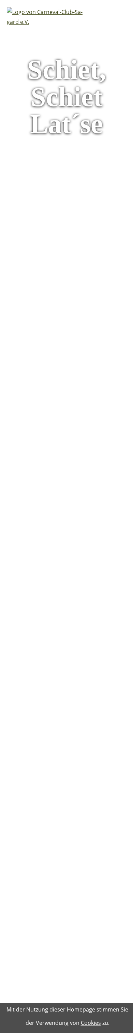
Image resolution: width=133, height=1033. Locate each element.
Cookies (91, 1023)
